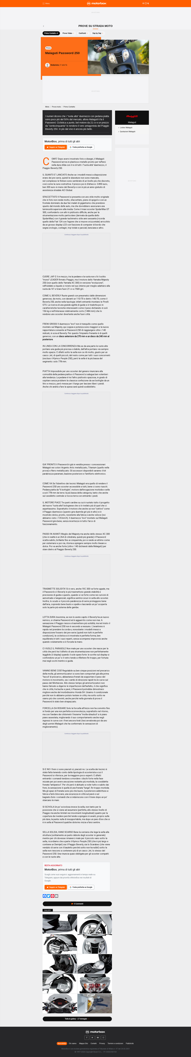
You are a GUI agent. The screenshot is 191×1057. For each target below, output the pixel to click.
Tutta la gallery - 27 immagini (76, 1019)
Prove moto (56, 107)
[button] (86, 1038)
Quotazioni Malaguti (127, 131)
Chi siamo (72, 1043)
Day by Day (97, 33)
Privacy (102, 1043)
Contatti (94, 1043)
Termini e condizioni (115, 1043)
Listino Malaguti (126, 128)
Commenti (78, 904)
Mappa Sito (83, 1043)
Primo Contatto (50, 33)
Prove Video (67, 33)
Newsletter (62, 1043)
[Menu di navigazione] (46, 3)
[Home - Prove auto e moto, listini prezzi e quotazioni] (97, 3)
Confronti (82, 33)
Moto (47, 107)
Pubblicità (130, 1043)
